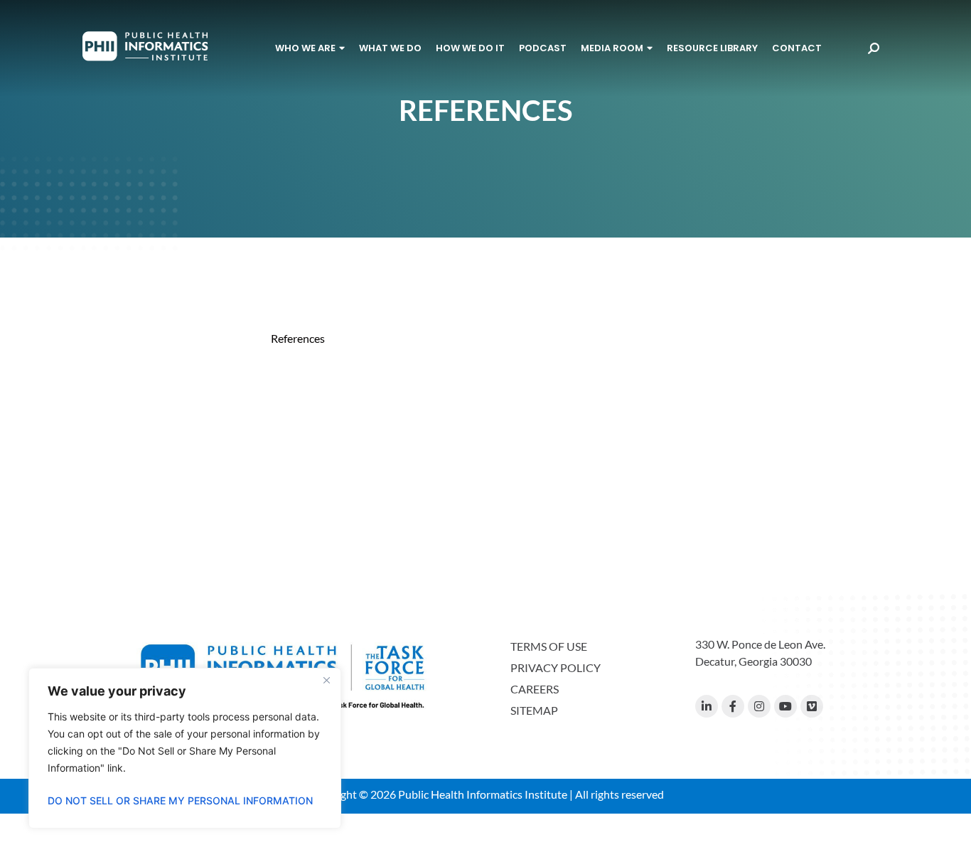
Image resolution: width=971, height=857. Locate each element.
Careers (534, 689)
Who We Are (305, 48)
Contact (797, 48)
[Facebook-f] (732, 706)
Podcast (543, 48)
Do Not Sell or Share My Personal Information (180, 800)
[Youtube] (785, 706)
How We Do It (470, 48)
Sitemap (534, 710)
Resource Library (712, 48)
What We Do (390, 48)
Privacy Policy (555, 667)
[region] (184, 748)
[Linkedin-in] (706, 706)
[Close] (326, 679)
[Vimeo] (811, 706)
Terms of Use (548, 646)
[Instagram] (759, 706)
